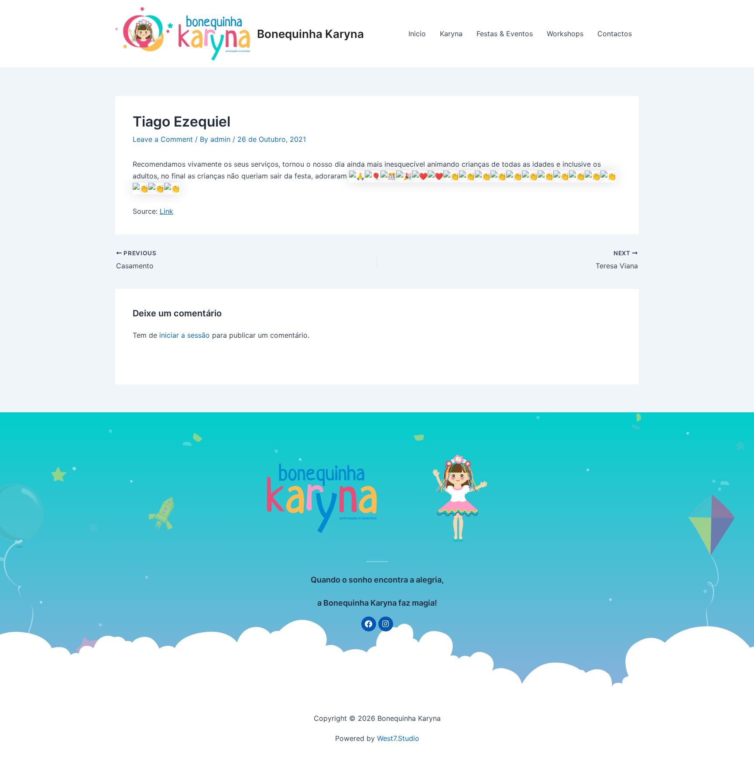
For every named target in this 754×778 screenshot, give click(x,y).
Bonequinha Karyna (310, 34)
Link (166, 211)
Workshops (565, 33)
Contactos (614, 33)
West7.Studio (398, 738)
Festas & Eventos (504, 33)
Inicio (417, 33)
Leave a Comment (163, 139)
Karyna (451, 33)
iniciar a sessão (184, 335)
